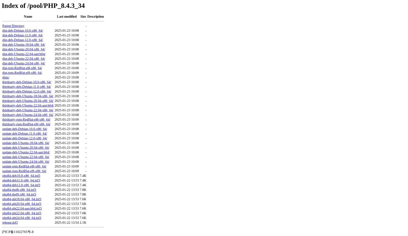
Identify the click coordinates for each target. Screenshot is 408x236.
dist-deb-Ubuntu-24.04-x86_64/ (23, 63)
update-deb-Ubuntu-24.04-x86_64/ (25, 161)
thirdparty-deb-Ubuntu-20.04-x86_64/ (27, 101)
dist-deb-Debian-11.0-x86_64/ (22, 35)
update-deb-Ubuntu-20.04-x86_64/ (25, 147)
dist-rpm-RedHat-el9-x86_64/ (22, 72)
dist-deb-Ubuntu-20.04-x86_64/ (23, 49)
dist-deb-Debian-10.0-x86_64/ (22, 30)
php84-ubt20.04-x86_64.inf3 (21, 204)
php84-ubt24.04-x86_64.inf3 (21, 218)
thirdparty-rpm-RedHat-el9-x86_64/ (26, 124)
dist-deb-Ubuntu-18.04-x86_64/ (23, 44)
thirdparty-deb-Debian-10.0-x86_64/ (26, 82)
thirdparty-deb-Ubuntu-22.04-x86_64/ (27, 110)
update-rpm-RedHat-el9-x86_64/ (24, 171)
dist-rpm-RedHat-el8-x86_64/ (22, 68)
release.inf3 (10, 222)
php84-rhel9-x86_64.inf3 (19, 194)
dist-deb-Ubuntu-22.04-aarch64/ (23, 54)
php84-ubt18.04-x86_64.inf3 (21, 199)
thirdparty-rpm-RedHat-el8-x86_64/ (26, 119)
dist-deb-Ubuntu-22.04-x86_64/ (23, 58)
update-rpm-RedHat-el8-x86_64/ (24, 166)
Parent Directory (13, 26)
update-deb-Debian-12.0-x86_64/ (24, 138)
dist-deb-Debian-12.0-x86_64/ (22, 40)
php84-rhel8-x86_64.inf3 (19, 190)
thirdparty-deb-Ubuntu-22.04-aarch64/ (28, 105)
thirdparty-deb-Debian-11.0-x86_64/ (26, 87)
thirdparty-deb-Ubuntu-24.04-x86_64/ (27, 115)
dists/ (5, 77)
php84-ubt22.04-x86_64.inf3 (21, 213)
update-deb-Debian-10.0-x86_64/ (24, 129)
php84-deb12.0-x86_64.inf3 (21, 185)
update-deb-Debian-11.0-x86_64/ (24, 133)
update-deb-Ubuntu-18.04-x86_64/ (25, 143)
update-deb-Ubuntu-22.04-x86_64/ (25, 157)
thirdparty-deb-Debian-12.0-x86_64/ (26, 91)
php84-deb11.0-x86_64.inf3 (21, 180)
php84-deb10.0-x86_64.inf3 (21, 175)
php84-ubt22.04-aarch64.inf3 (22, 208)
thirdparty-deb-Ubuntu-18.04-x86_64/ (27, 96)
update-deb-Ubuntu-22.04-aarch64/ (26, 152)
